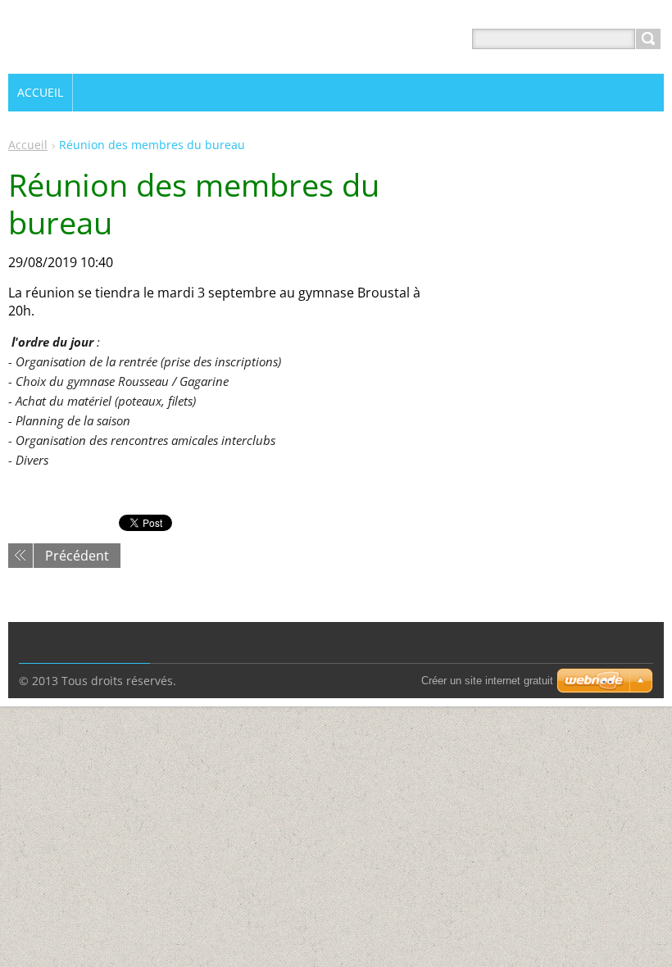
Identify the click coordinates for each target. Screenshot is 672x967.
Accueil (28, 144)
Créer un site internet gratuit (487, 680)
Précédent (77, 556)
